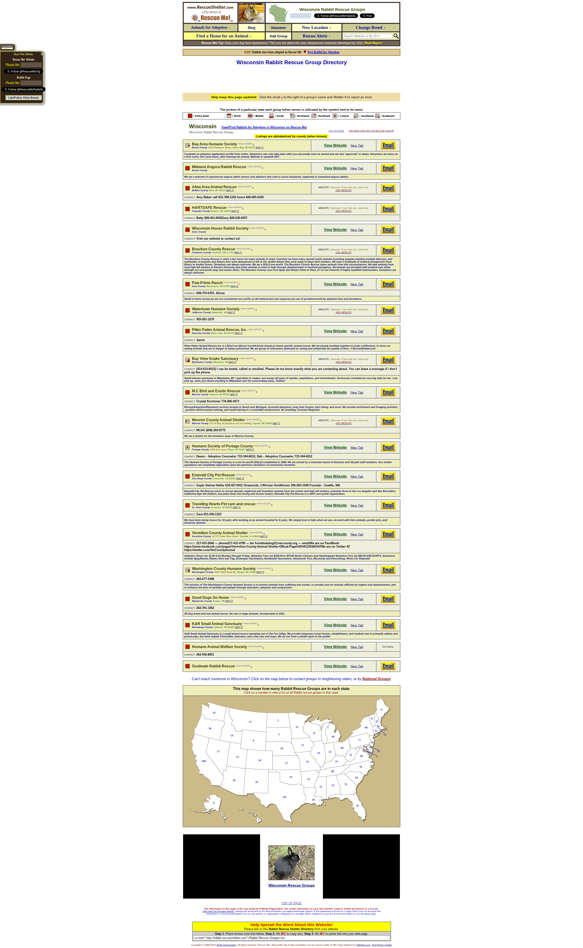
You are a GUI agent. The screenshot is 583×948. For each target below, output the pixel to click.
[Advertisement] (291, 78)
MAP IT (259, 147)
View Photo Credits (382, 945)
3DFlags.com (363, 945)
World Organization (227, 945)
